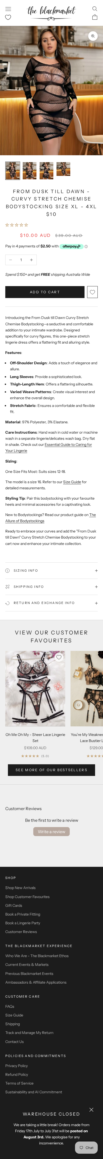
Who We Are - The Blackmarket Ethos (37, 955)
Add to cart (45, 292)
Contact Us (14, 1041)
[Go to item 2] (29, 171)
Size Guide (72, 481)
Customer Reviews (21, 931)
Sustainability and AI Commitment (33, 1092)
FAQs (9, 1006)
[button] (16, 225)
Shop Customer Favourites (27, 896)
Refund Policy (16, 1074)
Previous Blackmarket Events (29, 973)
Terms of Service (19, 1083)
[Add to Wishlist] (92, 292)
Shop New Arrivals (20, 887)
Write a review (51, 831)
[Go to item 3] (46, 171)
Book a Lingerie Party (22, 923)
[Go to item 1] (12, 171)
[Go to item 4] (63, 169)
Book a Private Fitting (22, 914)
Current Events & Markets (27, 964)
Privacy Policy (16, 1065)
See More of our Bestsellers (51, 770)
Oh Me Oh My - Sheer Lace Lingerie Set (35, 737)
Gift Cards (13, 905)
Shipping (12, 1024)
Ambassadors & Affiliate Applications (36, 982)
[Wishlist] (8, 17)
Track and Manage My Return (29, 1032)
